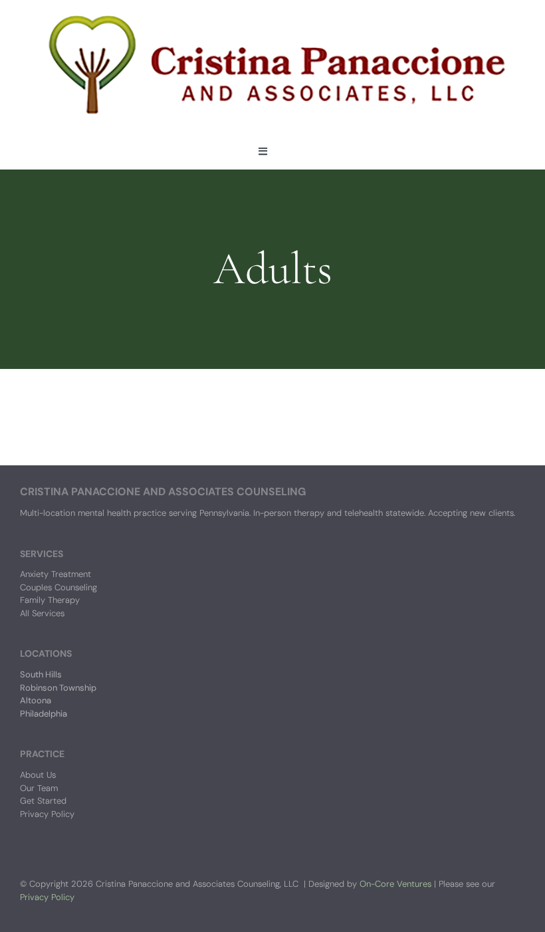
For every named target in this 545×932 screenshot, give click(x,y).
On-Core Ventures (395, 883)
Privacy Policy (47, 897)
